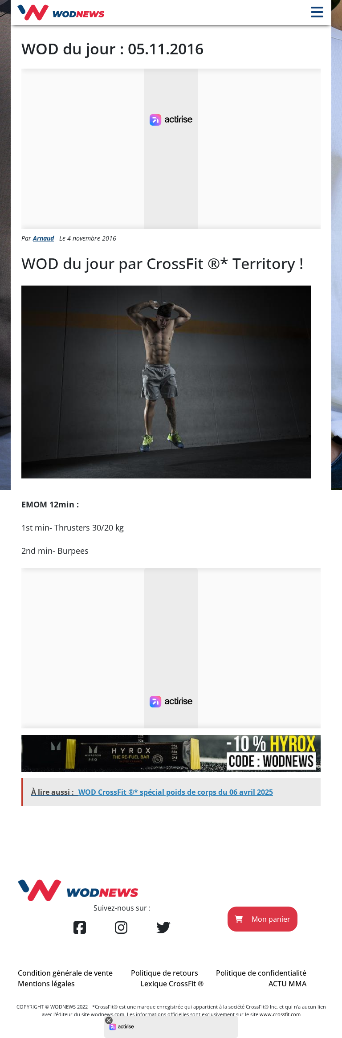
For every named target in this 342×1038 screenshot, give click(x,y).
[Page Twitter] (163, 928)
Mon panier (270, 919)
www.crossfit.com (280, 1014)
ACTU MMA (287, 984)
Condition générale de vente (65, 973)
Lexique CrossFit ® (172, 984)
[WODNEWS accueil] (61, 12)
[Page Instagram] (121, 928)
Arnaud (43, 238)
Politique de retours (164, 973)
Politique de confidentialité (261, 973)
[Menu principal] (317, 12)
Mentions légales (46, 984)
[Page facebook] (79, 928)
